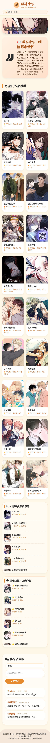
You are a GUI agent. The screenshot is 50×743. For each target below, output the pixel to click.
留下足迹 (15, 681)
